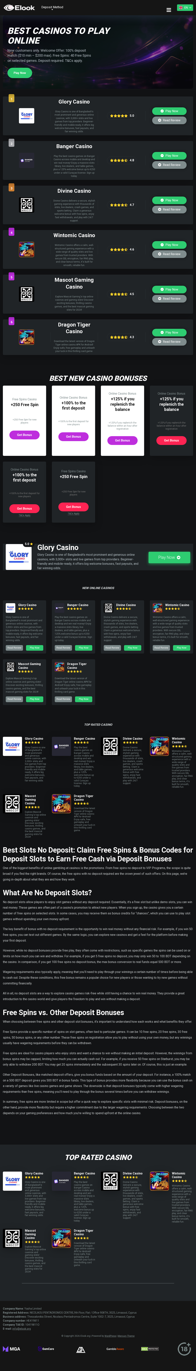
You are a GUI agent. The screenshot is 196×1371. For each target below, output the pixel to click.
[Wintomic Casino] (26, 256)
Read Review (171, 120)
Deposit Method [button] (52, 7)
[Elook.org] (19, 7)
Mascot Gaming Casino (30, 799)
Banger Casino (77, 605)
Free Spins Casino (24, 399)
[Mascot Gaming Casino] (26, 301)
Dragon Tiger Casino (77, 666)
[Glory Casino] (26, 122)
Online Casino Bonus (73, 397)
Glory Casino (27, 605)
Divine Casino (126, 605)
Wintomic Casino (177, 605)
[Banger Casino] (26, 167)
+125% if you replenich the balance (122, 404)
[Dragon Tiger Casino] (26, 344)
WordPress (110, 1336)
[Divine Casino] (26, 211)
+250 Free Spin (24, 404)
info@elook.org (21, 1328)
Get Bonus (24, 435)
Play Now (20, 73)
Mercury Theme (126, 1336)
